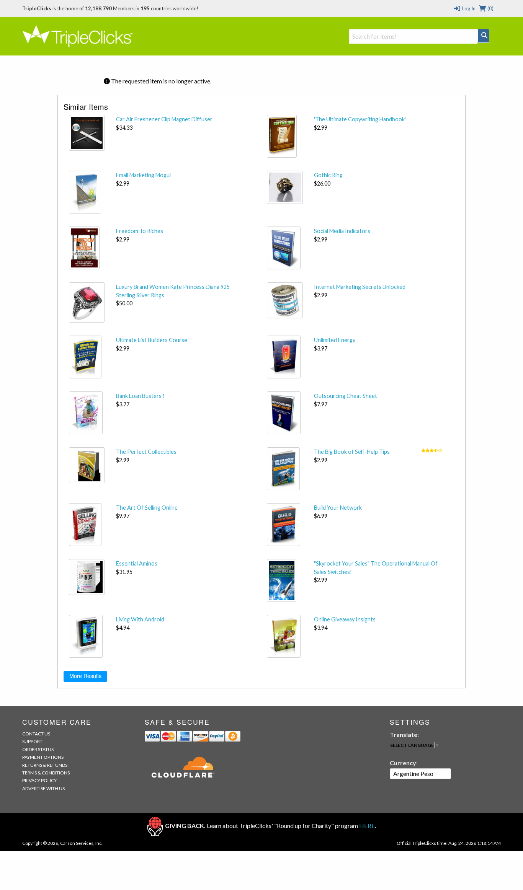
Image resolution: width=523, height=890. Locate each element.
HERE (367, 825)
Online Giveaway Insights (345, 619)
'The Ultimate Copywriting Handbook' (360, 119)
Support (32, 741)
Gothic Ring (328, 175)
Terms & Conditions (46, 773)
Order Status (38, 749)
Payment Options (43, 757)
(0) (490, 8)
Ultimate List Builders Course (151, 340)
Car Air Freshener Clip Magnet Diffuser (164, 119)
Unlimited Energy (334, 340)
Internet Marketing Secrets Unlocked (359, 287)
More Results (85, 676)
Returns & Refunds (44, 765)
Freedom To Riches (139, 231)
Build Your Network (338, 507)
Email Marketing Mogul (143, 175)
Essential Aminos (136, 563)
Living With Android (140, 619)
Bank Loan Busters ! (140, 396)
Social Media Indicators (342, 231)
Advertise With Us (43, 788)
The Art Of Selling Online (147, 507)
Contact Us (36, 734)
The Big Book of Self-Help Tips (352, 451)
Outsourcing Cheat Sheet (345, 396)
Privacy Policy (39, 780)
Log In (468, 8)
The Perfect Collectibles (146, 451)
